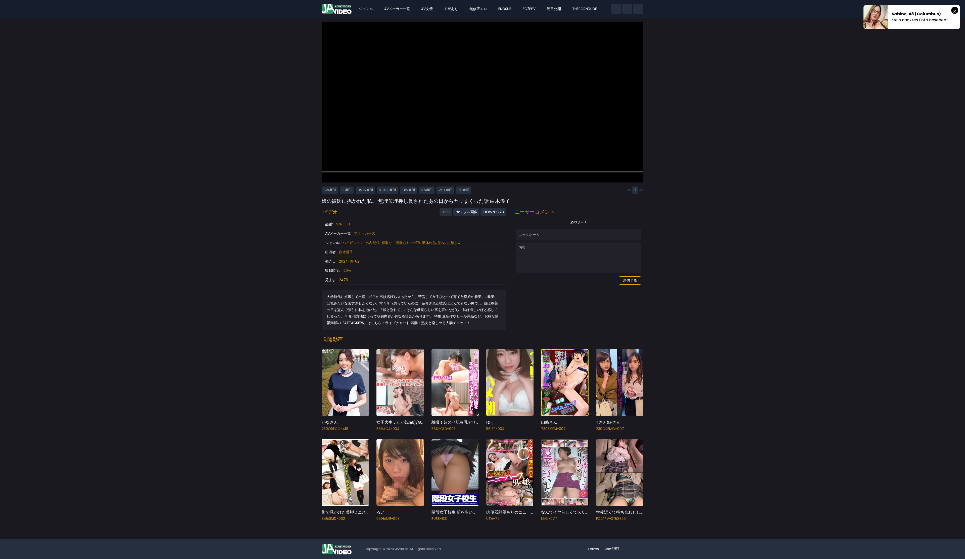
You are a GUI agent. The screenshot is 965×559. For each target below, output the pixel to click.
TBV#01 (408, 190)
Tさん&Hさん (608, 422)
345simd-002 (333, 518)
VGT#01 (445, 190)
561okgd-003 (443, 428)
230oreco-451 (335, 428)
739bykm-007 (553, 428)
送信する (630, 280)
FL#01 (347, 190)
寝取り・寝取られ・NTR (401, 242)
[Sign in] (638, 9)
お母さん (454, 242)
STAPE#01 (387, 190)
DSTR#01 (365, 190)
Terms (593, 548)
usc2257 (612, 548)
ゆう (490, 422)
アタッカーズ (364, 233)
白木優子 (346, 252)
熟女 (441, 242)
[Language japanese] (630, 549)
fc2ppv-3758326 (611, 518)
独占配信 (373, 242)
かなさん (330, 422)
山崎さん (549, 422)
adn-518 (342, 224)
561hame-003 (388, 518)
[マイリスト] (627, 9)
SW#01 (330, 190)
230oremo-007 (610, 428)
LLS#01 (426, 190)
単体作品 (429, 242)
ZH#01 (463, 190)
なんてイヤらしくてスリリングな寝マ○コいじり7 (586, 512)
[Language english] (638, 549)
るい (380, 512)
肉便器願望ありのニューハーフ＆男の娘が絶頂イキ (532, 512)
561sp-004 (495, 428)
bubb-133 (439, 518)
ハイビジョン (353, 242)
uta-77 (493, 518)
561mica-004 (388, 428)
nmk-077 (549, 518)
